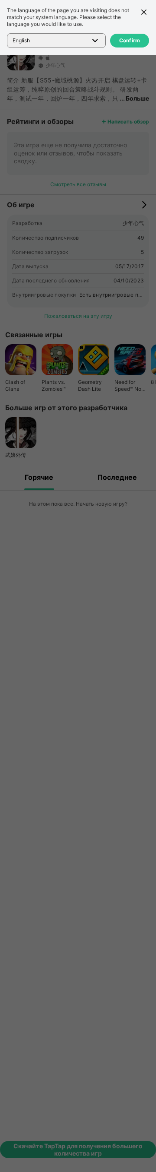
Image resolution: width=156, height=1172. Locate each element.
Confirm (129, 40)
